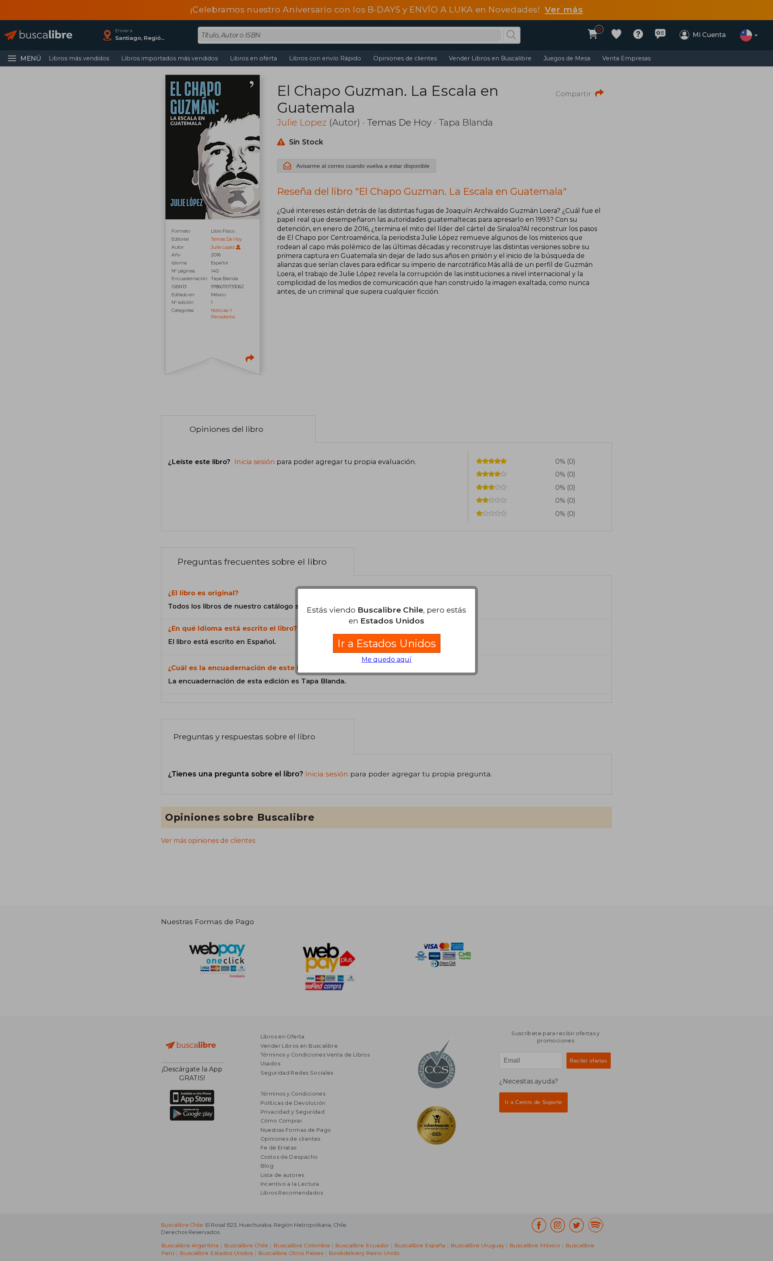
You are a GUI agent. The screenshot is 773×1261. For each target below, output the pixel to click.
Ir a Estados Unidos (386, 643)
